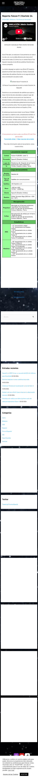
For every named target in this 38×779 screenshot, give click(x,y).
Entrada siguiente (19, 297)
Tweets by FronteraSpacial (10, 504)
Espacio (4, 428)
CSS (3, 424)
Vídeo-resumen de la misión (25, 139)
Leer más (11, 770)
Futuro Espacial (7, 431)
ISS (3, 434)
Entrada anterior (19, 291)
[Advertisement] (19, 270)
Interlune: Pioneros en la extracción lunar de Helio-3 (18, 386)
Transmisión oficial (10, 139)
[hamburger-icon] (3, 3)
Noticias (4, 441)
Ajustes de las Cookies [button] (10, 774)
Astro (3, 418)
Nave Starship (6, 438)
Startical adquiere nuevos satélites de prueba (15, 379)
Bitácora (12, 19)
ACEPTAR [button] (24, 774)
